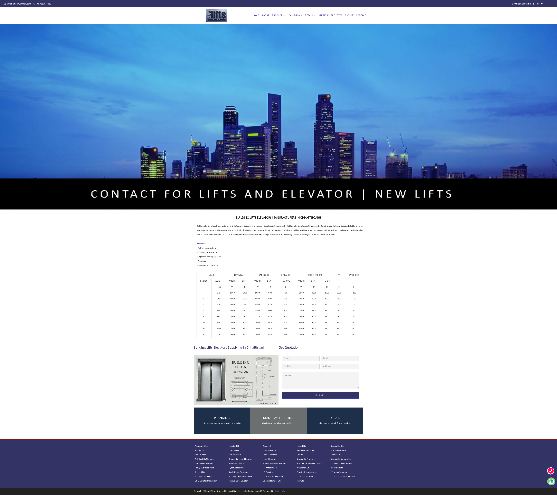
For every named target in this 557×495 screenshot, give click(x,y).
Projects (336, 15)
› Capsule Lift (334, 455)
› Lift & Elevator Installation (205, 481)
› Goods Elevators (269, 455)
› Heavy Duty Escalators (204, 468)
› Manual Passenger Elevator (274, 464)
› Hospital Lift (233, 446)
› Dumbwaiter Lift (269, 450)
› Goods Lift (266, 446)
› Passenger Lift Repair (203, 477)
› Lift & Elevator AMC (304, 477)
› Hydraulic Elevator (236, 468)
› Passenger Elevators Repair (240, 477)
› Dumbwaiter (234, 450)
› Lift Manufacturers (338, 472)
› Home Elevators (269, 459)
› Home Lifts (300, 446)
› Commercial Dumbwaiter (340, 464)
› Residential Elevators (304, 459)
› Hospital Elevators (337, 450)
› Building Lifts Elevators (204, 459)
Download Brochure (521, 4)
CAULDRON (294, 15)
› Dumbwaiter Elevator (203, 464)
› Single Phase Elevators (238, 472)
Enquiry (350, 15)
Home (256, 15)
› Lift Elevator (267, 472)
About (265, 15)
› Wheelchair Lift (302, 468)
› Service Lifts (199, 472)
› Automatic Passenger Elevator (309, 464)
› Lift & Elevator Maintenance (342, 477)
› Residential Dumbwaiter (340, 459)
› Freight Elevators (269, 468)
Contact (361, 15)
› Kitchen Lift (199, 450)
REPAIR (309, 15)
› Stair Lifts (299, 481)
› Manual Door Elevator (238, 481)
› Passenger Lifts (201, 446)
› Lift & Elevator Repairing (272, 477)
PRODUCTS (278, 15)
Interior (323, 15)
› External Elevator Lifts (271, 481)
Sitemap (241, 491)
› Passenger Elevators (304, 450)
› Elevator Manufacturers (306, 472)
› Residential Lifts (336, 446)
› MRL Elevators (234, 455)
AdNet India (280, 491)
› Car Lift (299, 455)
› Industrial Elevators (236, 464)
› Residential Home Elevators (240, 459)
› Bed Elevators (200, 455)
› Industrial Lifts (336, 468)
